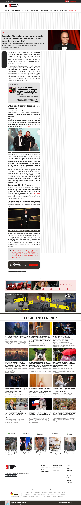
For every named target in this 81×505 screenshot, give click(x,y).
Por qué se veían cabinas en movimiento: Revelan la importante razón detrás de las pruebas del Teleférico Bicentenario (11, 452)
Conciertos (34, 10)
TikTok (68, 468)
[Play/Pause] (44, 502)
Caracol (63, 492)
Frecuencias (57, 468)
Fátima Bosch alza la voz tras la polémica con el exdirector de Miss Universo (26, 452)
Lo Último (6, 10)
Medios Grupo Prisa (14, 496)
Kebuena (63, 494)
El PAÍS (26, 492)
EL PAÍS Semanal (51, 494)
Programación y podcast (66, 502)
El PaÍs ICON (42, 498)
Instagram (69, 470)
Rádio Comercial (65, 498)
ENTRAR (67, 1)
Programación (15, 10)
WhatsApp (69, 482)
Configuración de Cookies (54, 489)
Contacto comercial (11, 475)
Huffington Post (28, 494)
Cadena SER (50, 492)
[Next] (50, 502)
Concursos (63, 10)
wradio (38, 494)
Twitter (68, 475)
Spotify (68, 480)
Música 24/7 (25, 10)
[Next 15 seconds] (47, 502)
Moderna (31, 498)
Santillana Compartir (45, 492)
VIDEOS (12, 1)
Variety (28, 126)
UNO (34, 494)
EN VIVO (7, 1)
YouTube (68, 478)
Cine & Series (54, 10)
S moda (48, 498)
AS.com (54, 492)
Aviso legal (23, 489)
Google (68, 465)
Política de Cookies (42, 489)
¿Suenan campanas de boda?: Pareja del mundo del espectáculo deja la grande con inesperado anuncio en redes (40, 452)
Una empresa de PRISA (14, 493)
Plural (37, 498)
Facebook (69, 473)
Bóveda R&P (72, 10)
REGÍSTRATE (73, 1)
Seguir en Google (34, 264)
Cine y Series (45, 474)
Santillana (38, 492)
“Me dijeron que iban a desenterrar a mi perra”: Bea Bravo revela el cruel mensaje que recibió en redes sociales (69, 452)
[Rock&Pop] (13, 6)
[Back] (38, 502)
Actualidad (44, 10)
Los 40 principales (32, 492)
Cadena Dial (59, 494)
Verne (55, 494)
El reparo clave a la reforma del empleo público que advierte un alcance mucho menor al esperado (55, 452)
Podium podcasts (25, 496)
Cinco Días (43, 494)
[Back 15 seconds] (41, 502)
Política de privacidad (32, 489)
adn (59, 492)
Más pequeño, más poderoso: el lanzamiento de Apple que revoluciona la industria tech (25, 255)
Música (43, 465)
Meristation (59, 498)
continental (48, 494)
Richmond (25, 498)
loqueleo (53, 498)
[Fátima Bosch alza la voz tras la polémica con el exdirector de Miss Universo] (26, 443)
